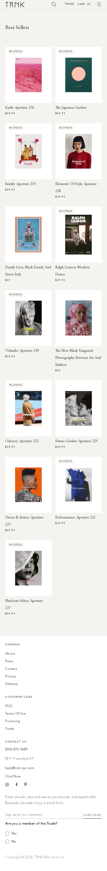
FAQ (8, 706)
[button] (54, 4)
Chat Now (13, 776)
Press (9, 661)
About (10, 654)
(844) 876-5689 (16, 749)
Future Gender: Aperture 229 (76, 441)
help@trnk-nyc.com (19, 768)
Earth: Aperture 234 (19, 108)
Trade (69, 3)
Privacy (10, 676)
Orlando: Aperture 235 (22, 351)
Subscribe (92, 815)
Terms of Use (15, 713)
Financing (12, 721)
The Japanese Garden (70, 108)
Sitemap (11, 684)
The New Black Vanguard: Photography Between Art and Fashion (78, 358)
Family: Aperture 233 (20, 184)
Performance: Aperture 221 (75, 518)
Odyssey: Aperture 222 (21, 441)
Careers (11, 669)
